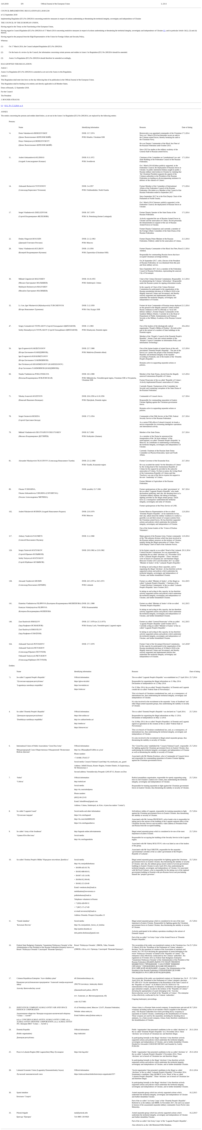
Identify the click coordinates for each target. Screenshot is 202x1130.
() (164, 31)
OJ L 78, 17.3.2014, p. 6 (13, 106)
